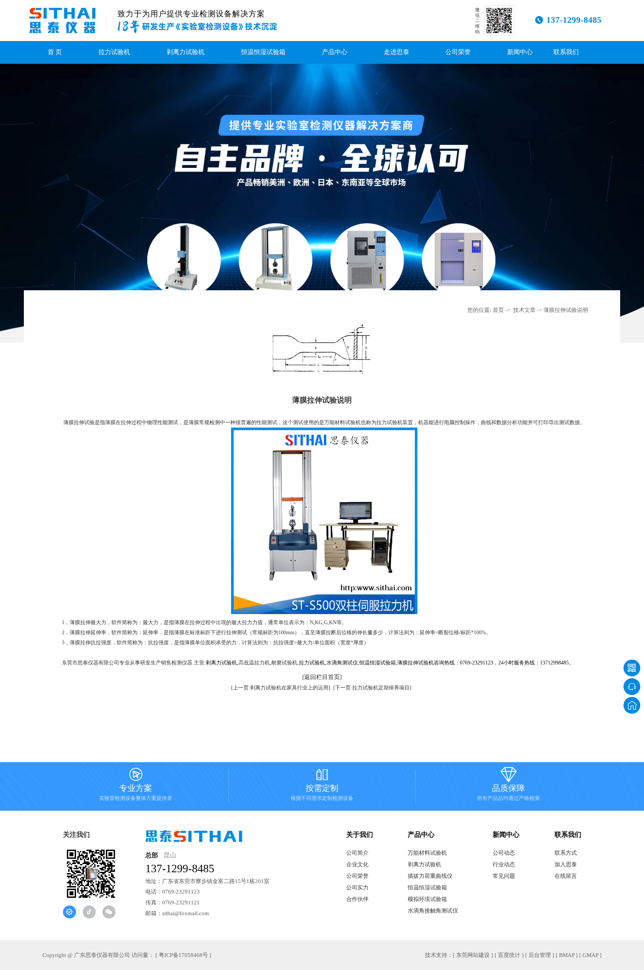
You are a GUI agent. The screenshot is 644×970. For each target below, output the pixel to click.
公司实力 (357, 888)
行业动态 (504, 864)
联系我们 (566, 52)
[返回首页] (632, 705)
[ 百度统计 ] (509, 955)
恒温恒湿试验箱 (263, 52)
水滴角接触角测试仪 (433, 911)
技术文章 (524, 310)
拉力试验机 (114, 52)
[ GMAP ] (590, 955)
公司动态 (504, 853)
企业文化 (357, 864)
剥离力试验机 (186, 52)
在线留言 (566, 876)
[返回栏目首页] (322, 677)
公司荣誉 (458, 52)
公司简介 (357, 853)
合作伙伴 (357, 899)
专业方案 (135, 785)
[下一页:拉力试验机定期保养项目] (372, 688)
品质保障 (508, 785)
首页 (498, 310)
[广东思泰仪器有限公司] (62, 21)
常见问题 (504, 876)
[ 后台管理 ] (539, 955)
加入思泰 (566, 864)
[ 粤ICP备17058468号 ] (183, 955)
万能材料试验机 (427, 853)
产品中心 (334, 52)
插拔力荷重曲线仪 (430, 876)
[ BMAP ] (567, 955)
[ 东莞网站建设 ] (473, 955)
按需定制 (322, 785)
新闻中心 (520, 52)
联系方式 (566, 853)
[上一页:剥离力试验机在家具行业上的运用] (280, 688)
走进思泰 (396, 52)
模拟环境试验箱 (427, 899)
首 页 (55, 52)
